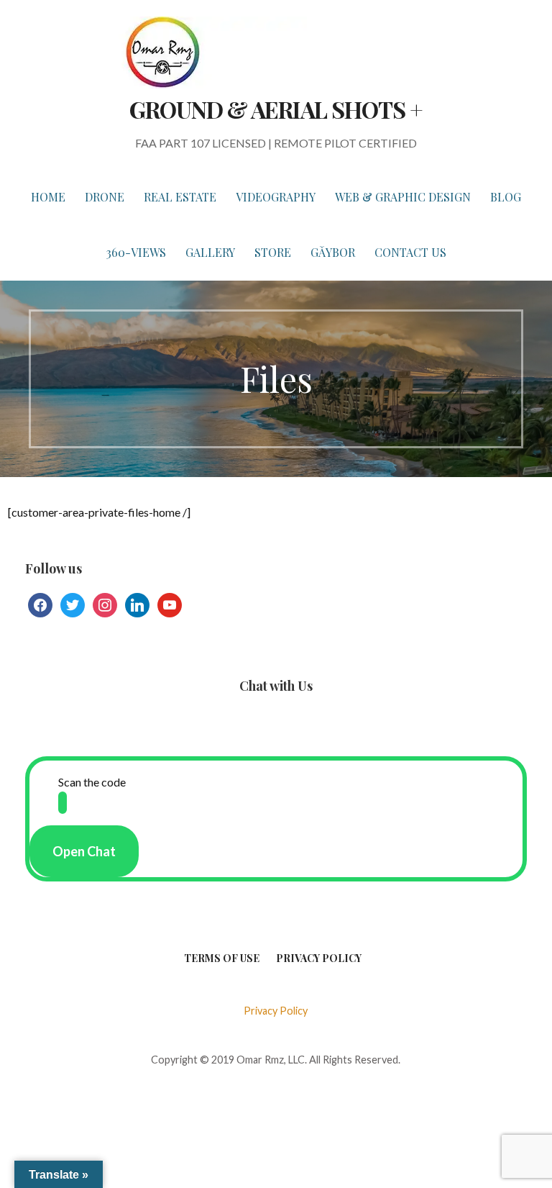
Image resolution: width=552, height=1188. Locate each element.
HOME (48, 196)
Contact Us (410, 252)
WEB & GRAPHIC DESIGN (403, 196)
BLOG (505, 196)
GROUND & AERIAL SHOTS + (276, 109)
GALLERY (210, 252)
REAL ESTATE (180, 196)
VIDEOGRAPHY (276, 196)
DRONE (104, 196)
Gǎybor (332, 252)
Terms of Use (221, 958)
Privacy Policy (319, 958)
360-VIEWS (136, 252)
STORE (272, 252)
